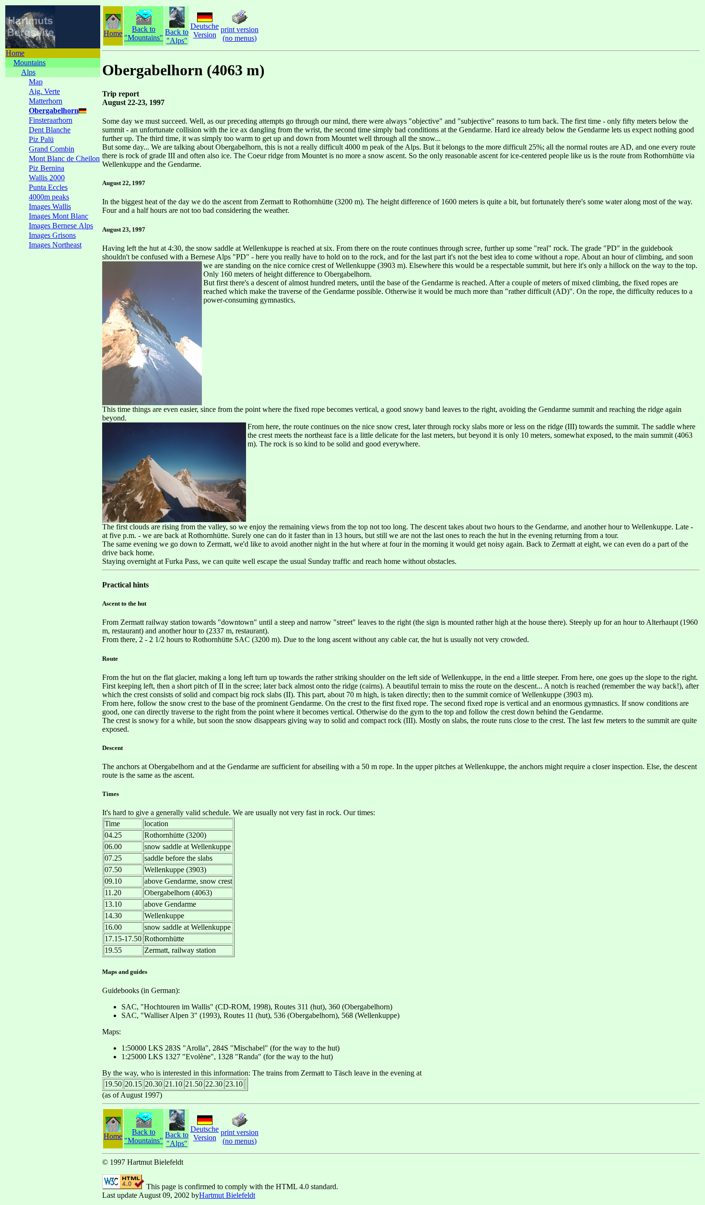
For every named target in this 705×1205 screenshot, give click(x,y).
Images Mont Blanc (58, 216)
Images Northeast (55, 245)
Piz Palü (41, 139)
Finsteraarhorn (50, 120)
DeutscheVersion (204, 30)
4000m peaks (49, 197)
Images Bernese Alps (61, 226)
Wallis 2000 (47, 178)
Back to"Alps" (176, 36)
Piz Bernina (46, 168)
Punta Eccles (48, 187)
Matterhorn (45, 101)
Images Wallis (50, 206)
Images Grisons (52, 235)
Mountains (29, 62)
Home (15, 53)
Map (36, 82)
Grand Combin (51, 149)
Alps (28, 72)
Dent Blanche (49, 130)
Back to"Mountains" (143, 33)
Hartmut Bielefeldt (227, 1195)
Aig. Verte (44, 91)
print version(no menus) (239, 33)
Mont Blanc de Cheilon (64, 158)
